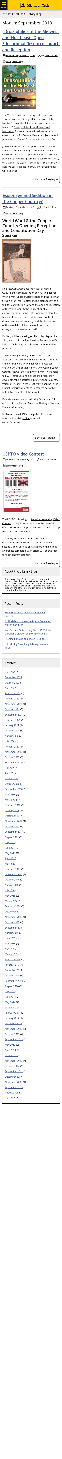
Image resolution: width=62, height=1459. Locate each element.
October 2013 (12, 1034)
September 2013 (14, 1039)
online (26, 418)
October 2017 (12, 826)
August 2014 (11, 986)
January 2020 (12, 746)
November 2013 (13, 1028)
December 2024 (13, 677)
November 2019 (13, 751)
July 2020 (10, 741)
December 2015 (13, 911)
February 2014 (12, 1012)
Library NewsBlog (14, 61)
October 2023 (12, 682)
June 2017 (10, 847)
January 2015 (12, 964)
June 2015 (10, 938)
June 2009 (10, 1098)
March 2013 (11, 1055)
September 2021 (14, 714)
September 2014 (14, 981)
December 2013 (13, 1023)
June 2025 (10, 672)
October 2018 (12, 783)
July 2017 (10, 842)
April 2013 (10, 1050)
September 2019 (14, 762)
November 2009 (13, 1082)
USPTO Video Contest (23, 454)
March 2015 (11, 954)
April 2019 (10, 773)
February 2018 (12, 805)
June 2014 (10, 996)
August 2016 (11, 885)
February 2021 (12, 720)
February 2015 (12, 959)
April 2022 (10, 688)
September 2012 (14, 1071)
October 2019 (12, 757)
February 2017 (12, 869)
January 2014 (12, 1018)
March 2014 (11, 1007)
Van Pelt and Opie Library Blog (22, 14)
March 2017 (11, 863)
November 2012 (13, 1060)
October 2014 (12, 975)
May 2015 (10, 943)
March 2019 (11, 778)
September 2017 (14, 831)
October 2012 (12, 1066)
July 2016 (10, 890)
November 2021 (13, 704)
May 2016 (10, 895)
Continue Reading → (46, 179)
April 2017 (10, 858)
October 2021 (12, 709)
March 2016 (11, 901)
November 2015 (13, 917)
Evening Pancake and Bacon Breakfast (25, 638)
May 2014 (10, 1002)
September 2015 (14, 927)
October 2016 (12, 879)
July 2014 (10, 991)
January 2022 (12, 698)
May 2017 (10, 853)
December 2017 (13, 815)
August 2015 (11, 932)
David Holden (51, 55)
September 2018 (14, 789)
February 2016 (12, 906)
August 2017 (11, 837)
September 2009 (14, 1087)
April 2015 (10, 949)
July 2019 (10, 768)
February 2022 (12, 693)
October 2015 (12, 922)
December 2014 (13, 970)
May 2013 (10, 1044)
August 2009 (11, 1092)
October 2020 (12, 730)
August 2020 (11, 736)
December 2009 (13, 1076)
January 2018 (12, 810)
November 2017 (13, 821)
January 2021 (12, 725)
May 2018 (10, 794)
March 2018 (11, 799)
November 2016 (13, 874)
